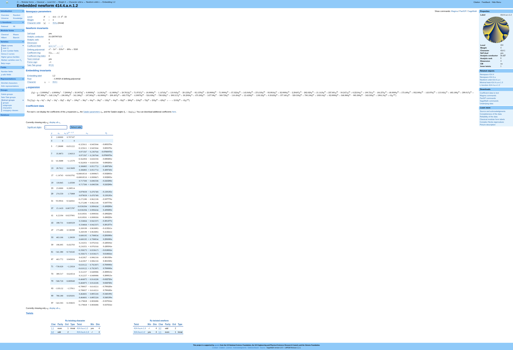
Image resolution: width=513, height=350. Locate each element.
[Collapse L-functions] (23, 22)
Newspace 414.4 (487, 74)
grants (217, 345)
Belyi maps (5, 63)
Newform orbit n (93, 2)
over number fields (11, 51)
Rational (4, 26)
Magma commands (488, 96)
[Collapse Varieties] (23, 42)
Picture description (487, 125)
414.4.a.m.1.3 (83, 332)
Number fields (7, 72)
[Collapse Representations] (23, 79)
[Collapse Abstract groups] (23, 100)
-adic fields (6, 75)
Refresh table (76, 127)
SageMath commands (489, 101)
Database (5, 115)
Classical (40, 2)
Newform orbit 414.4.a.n (490, 80)
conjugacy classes (10, 110)
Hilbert (4, 38)
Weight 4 (62, 2)
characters (7, 108)
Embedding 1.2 (108, 2)
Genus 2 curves (7, 54)
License (229, 348)
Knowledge (17, 18)
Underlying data (486, 104)
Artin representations (10, 86)
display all (55, 122)
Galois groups (7, 94)
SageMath (472, 11)
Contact (215, 348)
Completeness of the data (491, 114)
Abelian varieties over (11, 60)
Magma (454, 11)
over (6, 48)
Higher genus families (10, 57)
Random (16, 15)
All (14, 26)
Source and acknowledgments (492, 111)
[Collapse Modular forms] (23, 30)
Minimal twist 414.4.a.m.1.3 (491, 82)
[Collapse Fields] (23, 67)
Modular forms (28, 2)
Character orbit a (76, 2)
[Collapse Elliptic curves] (23, 45)
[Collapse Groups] (23, 90)
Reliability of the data (489, 117)
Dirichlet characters (9, 83)
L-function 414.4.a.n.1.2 (490, 85)
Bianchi (16, 38)
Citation (477, 2)
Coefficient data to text (489, 93)
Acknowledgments (239, 348)
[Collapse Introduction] (23, 11)
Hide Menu (496, 2)
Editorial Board (253, 348)
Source (262, 348)
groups (6, 103)
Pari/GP (462, 11)
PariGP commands (488, 98)
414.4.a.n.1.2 (82, 328)
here (174, 112)
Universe (5, 18)
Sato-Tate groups (8, 97)
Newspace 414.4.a (488, 77)
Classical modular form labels (492, 119)
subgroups (7, 105)
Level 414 (51, 2)
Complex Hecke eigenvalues (492, 122)
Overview (5, 15)
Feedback (486, 2)
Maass (16, 35)
